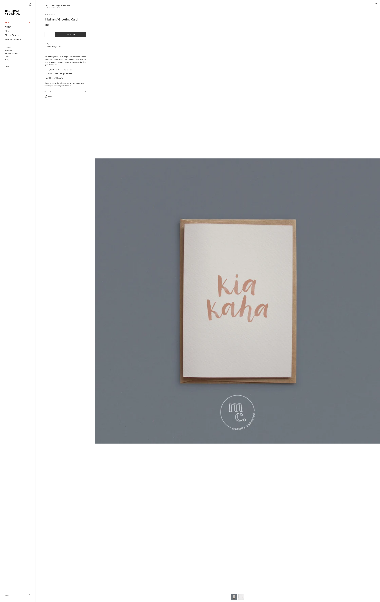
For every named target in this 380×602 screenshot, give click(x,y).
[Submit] (30, 595)
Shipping (48, 91)
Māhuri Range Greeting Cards (60, 6)
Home (46, 6)
